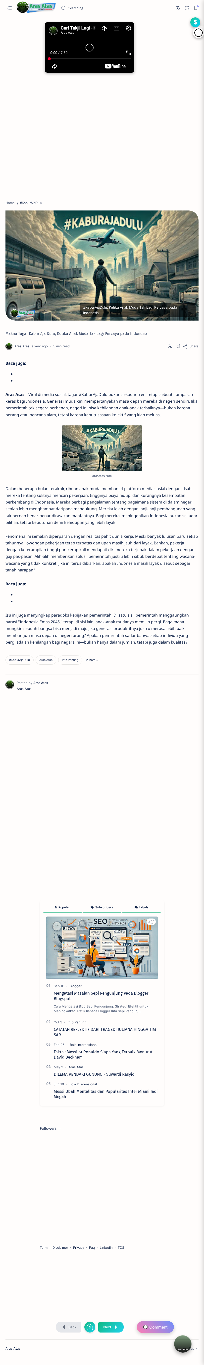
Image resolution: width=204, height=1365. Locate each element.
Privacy (78, 1247)
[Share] (191, 346)
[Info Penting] (70, 660)
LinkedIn (106, 1247)
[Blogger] (76, 986)
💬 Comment (155, 1327)
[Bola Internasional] (83, 1045)
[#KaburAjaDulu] (19, 660)
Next (107, 1327)
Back (72, 1327)
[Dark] (187, 8)
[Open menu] (9, 8)
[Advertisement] (102, 140)
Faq (92, 1247)
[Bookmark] (196, 8)
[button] (91, 660)
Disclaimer (60, 1247)
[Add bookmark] (177, 346)
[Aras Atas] (46, 660)
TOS (121, 1247)
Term (44, 1247)
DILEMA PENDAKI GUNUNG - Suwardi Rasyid (94, 1074)
